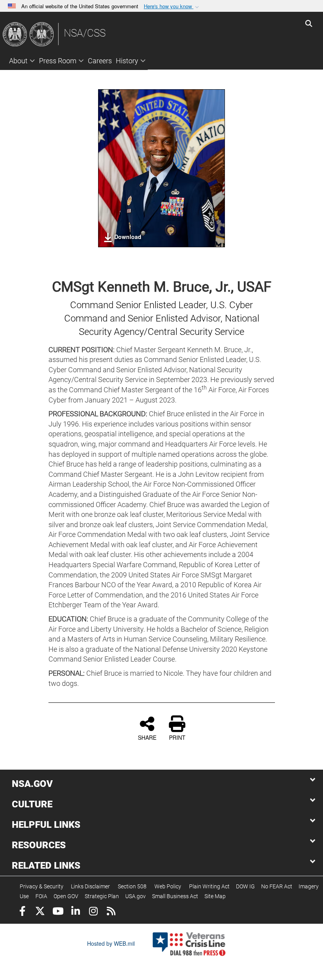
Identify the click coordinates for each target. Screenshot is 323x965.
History (127, 61)
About (18, 61)
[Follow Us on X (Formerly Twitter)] (40, 912)
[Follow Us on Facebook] (22, 912)
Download (127, 237)
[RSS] (111, 912)
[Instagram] (93, 912)
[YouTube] (58, 912)
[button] (172, 6)
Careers (100, 61)
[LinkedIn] (75, 912)
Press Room (57, 61)
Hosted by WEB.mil (111, 943)
